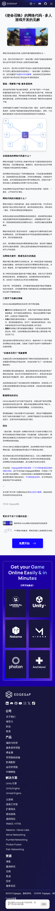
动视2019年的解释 (24, 74)
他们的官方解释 (35, 492)
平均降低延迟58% (33, 477)
